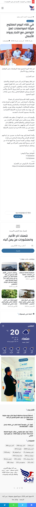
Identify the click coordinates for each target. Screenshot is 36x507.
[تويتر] (19, 488)
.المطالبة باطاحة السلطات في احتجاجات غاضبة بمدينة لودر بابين (26, 274)
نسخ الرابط (18, 216)
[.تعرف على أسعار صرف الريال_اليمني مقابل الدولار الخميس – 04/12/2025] (26, 294)
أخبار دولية (21, 445)
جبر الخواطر (17, 452)
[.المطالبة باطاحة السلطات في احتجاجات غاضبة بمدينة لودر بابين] (26, 266)
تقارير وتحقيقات (28, 452)
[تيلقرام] (17, 488)
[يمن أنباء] (31, 8)
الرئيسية (30, 17)
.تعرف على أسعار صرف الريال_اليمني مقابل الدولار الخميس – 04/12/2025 (26, 302)
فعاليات (17, 459)
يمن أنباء (4, 496)
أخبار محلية (20, 17)
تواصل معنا (15, 499)
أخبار (25, 17)
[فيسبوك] (21, 488)
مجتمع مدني (20, 462)
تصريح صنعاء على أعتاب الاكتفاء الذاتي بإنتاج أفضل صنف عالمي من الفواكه (9, 302)
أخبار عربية (10, 445)
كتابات (30, 462)
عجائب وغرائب (28, 459)
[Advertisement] (18, 188)
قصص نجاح (8, 459)
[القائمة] (3, 8)
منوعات (10, 462)
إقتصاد (18, 449)
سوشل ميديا (29, 455)
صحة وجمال (17, 455)
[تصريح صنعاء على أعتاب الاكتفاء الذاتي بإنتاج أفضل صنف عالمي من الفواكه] (9, 294)
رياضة (7, 452)
